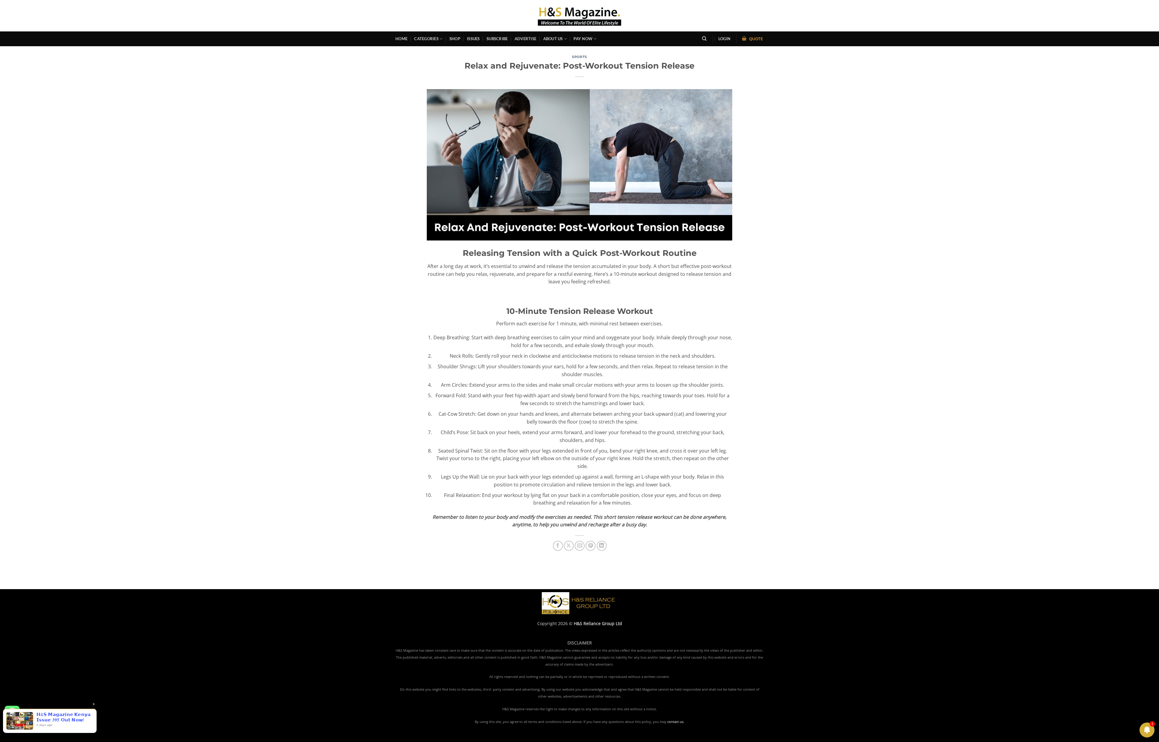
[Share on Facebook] (558, 546)
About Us (553, 38)
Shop (454, 38)
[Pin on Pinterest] (590, 546)
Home (401, 38)
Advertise (525, 38)
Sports (579, 57)
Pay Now (582, 38)
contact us (675, 722)
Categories (426, 38)
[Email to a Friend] (580, 546)
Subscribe (497, 38)
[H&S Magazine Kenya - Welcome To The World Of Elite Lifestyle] (579, 15)
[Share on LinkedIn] (602, 546)
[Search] (704, 38)
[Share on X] (569, 546)
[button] (724, 38)
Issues (473, 38)
